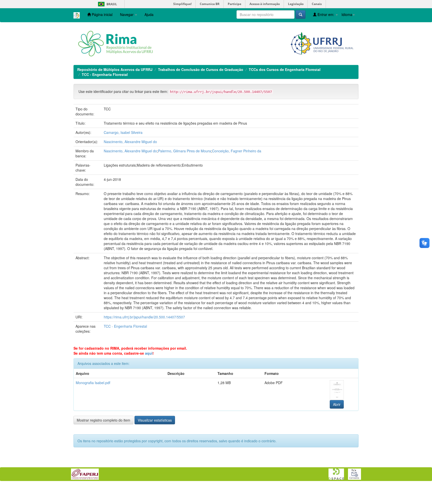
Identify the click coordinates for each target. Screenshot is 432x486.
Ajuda (149, 14)
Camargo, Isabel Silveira (123, 132)
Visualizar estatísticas (155, 420)
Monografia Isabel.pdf (93, 382)
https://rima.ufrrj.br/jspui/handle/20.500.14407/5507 (144, 316)
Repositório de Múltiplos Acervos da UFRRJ (114, 69)
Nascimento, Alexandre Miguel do (130, 141)
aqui (148, 353)
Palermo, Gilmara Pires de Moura (184, 150)
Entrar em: (325, 14)
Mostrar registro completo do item (103, 420)
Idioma (347, 14)
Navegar (127, 14)
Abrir (336, 404)
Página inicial (101, 14)
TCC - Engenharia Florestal (105, 74)
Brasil (106, 4)
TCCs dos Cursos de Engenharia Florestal (284, 69)
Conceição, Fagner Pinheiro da (236, 150)
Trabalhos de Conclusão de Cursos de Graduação (200, 69)
